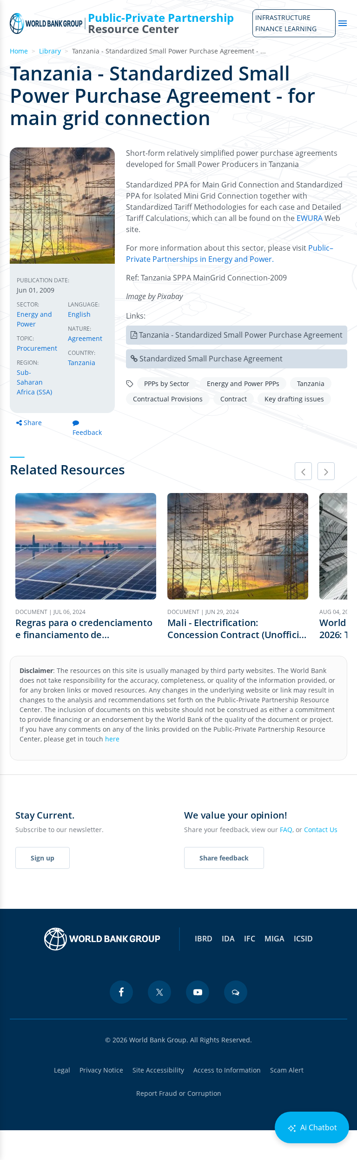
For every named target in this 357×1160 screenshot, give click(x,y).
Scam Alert (287, 1070)
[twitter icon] (159, 992)
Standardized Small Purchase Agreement (211, 358)
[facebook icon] (121, 992)
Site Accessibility (158, 1070)
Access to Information (227, 1070)
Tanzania (81, 362)
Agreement (85, 338)
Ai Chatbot (317, 1127)
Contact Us (320, 829)
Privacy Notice (101, 1070)
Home (19, 51)
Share (33, 422)
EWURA (310, 218)
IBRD (203, 938)
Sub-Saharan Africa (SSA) (34, 382)
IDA (228, 938)
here (112, 738)
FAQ (286, 829)
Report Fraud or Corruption (178, 1093)
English (79, 314)
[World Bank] (102, 939)
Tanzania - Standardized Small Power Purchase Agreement (241, 335)
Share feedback (224, 857)
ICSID (303, 938)
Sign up (42, 857)
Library (50, 51)
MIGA (274, 938)
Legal (62, 1070)
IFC (249, 938)
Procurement (37, 348)
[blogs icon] (235, 992)
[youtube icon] (197, 992)
